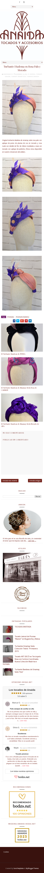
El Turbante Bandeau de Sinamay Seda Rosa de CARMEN (19, 389)
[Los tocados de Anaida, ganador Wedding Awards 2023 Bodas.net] (22, 835)
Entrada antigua (35, 481)
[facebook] (19, 2)
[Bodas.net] (22, 777)
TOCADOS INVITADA (23, 627)
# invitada (10, 317)
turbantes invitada (33, 76)
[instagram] (24, 2)
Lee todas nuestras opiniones (22, 771)
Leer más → (32, 541)
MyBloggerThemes (32, 868)
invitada (32, 74)
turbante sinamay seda (18, 76)
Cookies (6, 852)
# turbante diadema (22, 317)
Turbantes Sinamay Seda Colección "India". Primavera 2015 (26, 648)
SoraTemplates (19, 868)
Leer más (23, 721)
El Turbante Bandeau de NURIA (13, 354)
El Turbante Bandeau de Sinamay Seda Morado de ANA (20, 425)
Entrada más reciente (10, 481)
